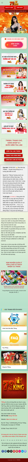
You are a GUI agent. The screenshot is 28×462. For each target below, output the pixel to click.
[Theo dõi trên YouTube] (17, 451)
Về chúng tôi (4, 434)
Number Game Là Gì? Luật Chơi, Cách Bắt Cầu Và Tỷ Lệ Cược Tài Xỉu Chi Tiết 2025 (14, 287)
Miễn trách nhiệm (10, 436)
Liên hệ (11, 434)
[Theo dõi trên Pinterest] (14, 451)
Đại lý (15, 434)
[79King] (14, 2)
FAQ (17, 436)
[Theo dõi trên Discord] (25, 451)
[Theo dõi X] (8, 451)
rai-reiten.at (13, 196)
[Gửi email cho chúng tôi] (11, 451)
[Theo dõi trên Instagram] (5, 451)
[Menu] (2, 3)
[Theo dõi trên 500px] (22, 451)
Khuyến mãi (22, 436)
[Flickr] (19, 451)
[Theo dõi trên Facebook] (2, 451)
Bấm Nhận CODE (13, 45)
